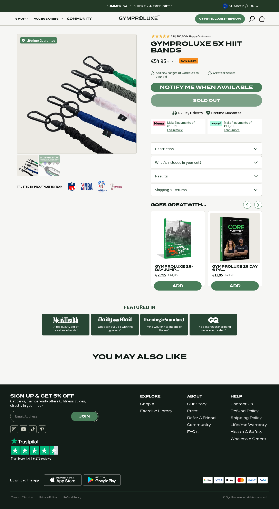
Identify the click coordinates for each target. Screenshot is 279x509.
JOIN (84, 416)
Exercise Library (156, 411)
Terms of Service (22, 497)
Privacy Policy (48, 497)
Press (192, 411)
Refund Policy (245, 411)
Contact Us (242, 404)
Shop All (148, 404)
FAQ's (193, 432)
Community (199, 425)
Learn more (175, 130)
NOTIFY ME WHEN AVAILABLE (206, 87)
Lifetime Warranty (249, 425)
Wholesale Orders (248, 439)
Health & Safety (246, 432)
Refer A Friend (201, 418)
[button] (247, 205)
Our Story (196, 404)
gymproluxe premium (220, 19)
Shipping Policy (246, 418)
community (79, 19)
